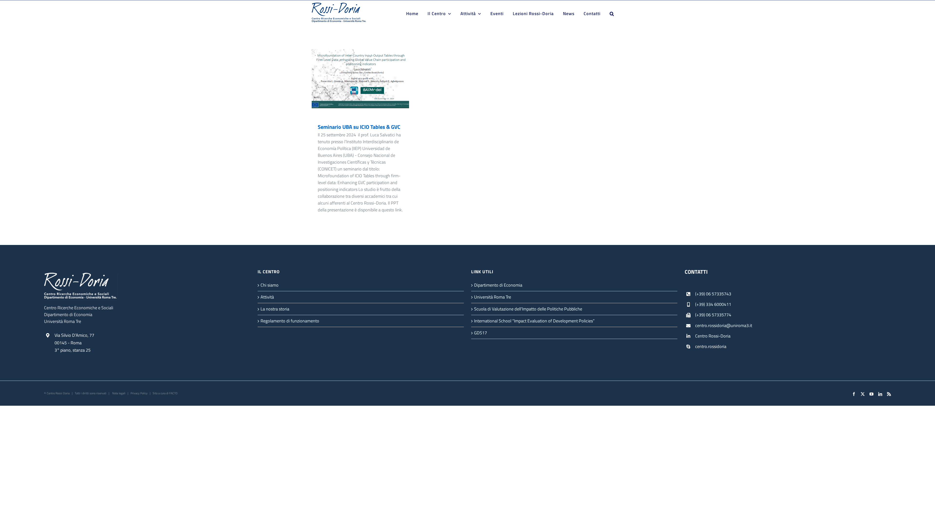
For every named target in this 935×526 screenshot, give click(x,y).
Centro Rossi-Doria (712, 336)
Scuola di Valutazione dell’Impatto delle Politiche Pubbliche (528, 309)
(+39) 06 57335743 (713, 294)
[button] (612, 13)
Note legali (118, 393)
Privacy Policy (139, 393)
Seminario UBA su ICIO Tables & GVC (353, 82)
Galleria (367, 82)
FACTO (173, 393)
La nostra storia (275, 309)
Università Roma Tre (492, 297)
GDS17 (480, 332)
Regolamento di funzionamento (290, 321)
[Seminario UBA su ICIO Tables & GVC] (360, 82)
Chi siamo (270, 285)
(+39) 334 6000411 (713, 304)
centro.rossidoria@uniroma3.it (723, 325)
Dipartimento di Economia (498, 285)
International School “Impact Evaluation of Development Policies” (534, 321)
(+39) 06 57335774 (713, 314)
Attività (267, 297)
